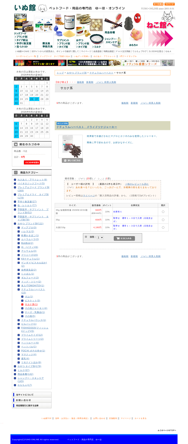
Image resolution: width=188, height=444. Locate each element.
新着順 (89, 82)
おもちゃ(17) (25, 385)
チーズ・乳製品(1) (35, 312)
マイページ (89, 195)
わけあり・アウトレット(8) (32, 179)
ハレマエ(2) (27, 231)
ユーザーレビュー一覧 (26, 56)
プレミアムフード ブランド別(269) (33, 189)
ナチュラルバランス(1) (33, 320)
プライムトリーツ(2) (32, 339)
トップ (60, 73)
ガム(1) (29, 296)
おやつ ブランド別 (77, 73)
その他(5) (30, 316)
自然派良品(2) (29, 270)
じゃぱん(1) (27, 274)
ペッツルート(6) (30, 343)
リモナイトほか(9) (31, 362)
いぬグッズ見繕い (82, 56)
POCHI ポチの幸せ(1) (33, 350)
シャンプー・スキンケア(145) (31, 379)
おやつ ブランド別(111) (31, 223)
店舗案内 (113, 418)
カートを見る (141, 418)
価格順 (80, 82)
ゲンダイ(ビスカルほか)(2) (34, 264)
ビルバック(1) (29, 324)
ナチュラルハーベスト (101, 73)
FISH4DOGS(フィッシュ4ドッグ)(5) (34, 329)
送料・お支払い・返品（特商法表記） (72, 418)
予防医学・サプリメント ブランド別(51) (33, 211)
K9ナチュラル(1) (30, 259)
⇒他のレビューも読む (137, 184)
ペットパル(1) (29, 346)
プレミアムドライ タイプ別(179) (33, 196)
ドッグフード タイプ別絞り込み (55, 56)
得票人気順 (106, 82)
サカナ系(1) (31, 304)
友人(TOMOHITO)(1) (32, 285)
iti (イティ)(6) (29, 247)
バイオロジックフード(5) (31, 183)
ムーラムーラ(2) (30, 239)
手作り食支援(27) (27, 201)
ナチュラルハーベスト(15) (33, 291)
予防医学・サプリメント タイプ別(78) (33, 218)
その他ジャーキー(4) (36, 308)
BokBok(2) (27, 243)
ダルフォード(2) (30, 277)
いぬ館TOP (46, 418)
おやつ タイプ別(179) (29, 366)
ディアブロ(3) (29, 227)
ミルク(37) (24, 370)
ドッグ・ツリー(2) (31, 281)
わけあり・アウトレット (105, 56)
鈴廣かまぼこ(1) (30, 235)
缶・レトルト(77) (27, 205)
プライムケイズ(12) (32, 335)
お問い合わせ (99, 418)
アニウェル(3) (29, 251)
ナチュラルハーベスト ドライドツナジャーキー (87, 126)
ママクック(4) (29, 354)
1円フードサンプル (128, 56)
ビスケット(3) (32, 300)
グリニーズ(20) (29, 255)
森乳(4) (25, 358)
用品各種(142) (25, 374)
